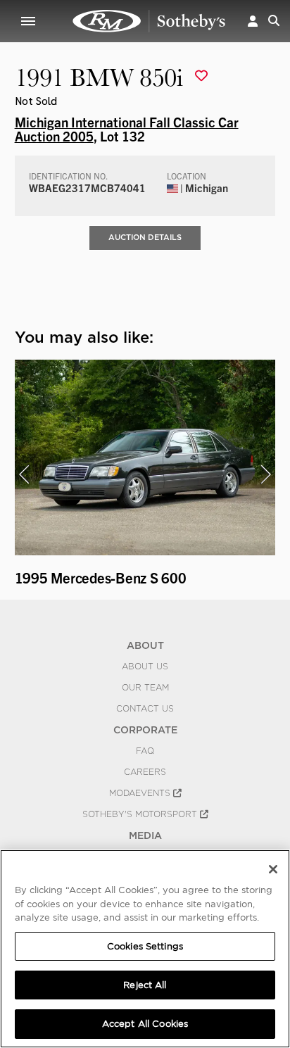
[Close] (273, 869)
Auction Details (145, 237)
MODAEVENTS (141, 793)
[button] (253, 21)
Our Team (145, 688)
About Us (145, 666)
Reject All (144, 985)
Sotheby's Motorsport (141, 814)
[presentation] (24, 474)
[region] (145, 949)
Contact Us (145, 709)
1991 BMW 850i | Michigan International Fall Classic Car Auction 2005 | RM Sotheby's (149, 21)
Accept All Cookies (145, 1023)
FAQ (145, 751)
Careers (145, 772)
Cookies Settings (145, 946)
